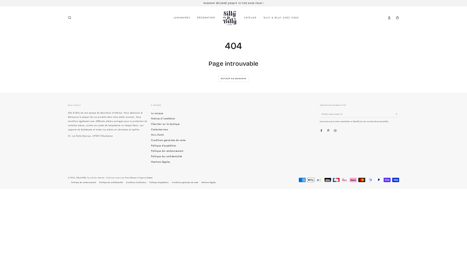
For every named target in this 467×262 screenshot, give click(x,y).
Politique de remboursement (167, 151)
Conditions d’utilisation (136, 182)
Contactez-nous (159, 129)
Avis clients (157, 134)
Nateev (150, 177)
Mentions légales (160, 162)
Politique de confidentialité (166, 156)
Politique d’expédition (159, 182)
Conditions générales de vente (168, 140)
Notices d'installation (163, 118)
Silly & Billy (81, 177)
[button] (70, 17)
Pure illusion (130, 177)
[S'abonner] (397, 114)
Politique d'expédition (163, 145)
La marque (157, 113)
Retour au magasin (233, 79)
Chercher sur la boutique (165, 124)
